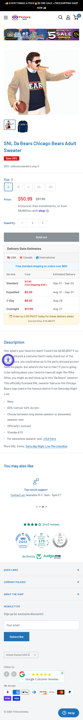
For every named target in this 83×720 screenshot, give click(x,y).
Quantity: (10, 223)
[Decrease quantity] (22, 223)
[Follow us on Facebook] (6, 674)
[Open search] (60, 17)
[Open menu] (6, 17)
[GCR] (22, 674)
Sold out (41, 237)
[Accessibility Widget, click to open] (8, 360)
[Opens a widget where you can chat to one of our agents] (68, 713)
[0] (76, 17)
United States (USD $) (18, 654)
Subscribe (17, 636)
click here (49, 438)
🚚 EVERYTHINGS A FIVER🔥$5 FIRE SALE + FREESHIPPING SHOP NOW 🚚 (41, 5)
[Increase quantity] (43, 223)
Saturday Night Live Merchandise (46, 446)
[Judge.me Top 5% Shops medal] (60, 540)
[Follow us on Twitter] (14, 674)
